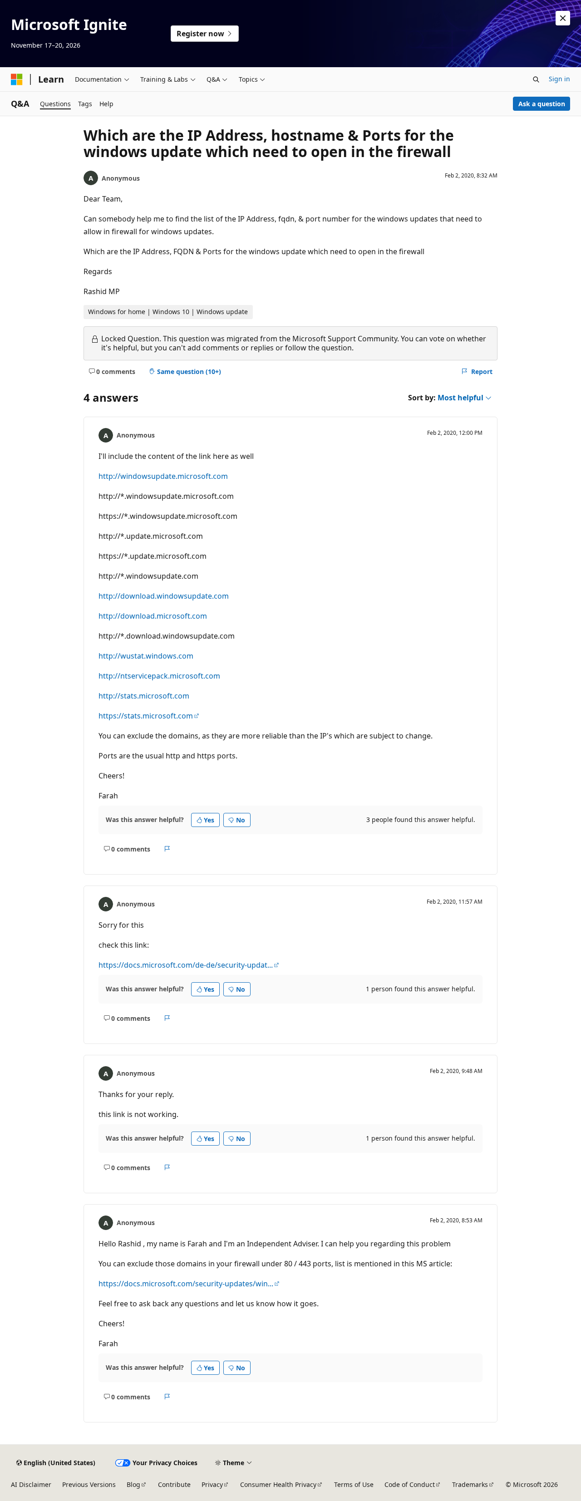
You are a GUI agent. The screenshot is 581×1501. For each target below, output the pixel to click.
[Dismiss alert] (563, 18)
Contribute (174, 1484)
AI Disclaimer (31, 1484)
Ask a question (541, 103)
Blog (133, 1484)
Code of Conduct (409, 1484)
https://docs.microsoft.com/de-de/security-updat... (185, 965)
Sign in (559, 78)
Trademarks (470, 1484)
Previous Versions (89, 1484)
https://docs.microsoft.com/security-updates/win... (185, 1284)
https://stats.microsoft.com (145, 716)
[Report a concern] (167, 849)
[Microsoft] (17, 79)
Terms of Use (354, 1484)
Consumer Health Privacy (278, 1484)
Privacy (212, 1484)
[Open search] (536, 79)
